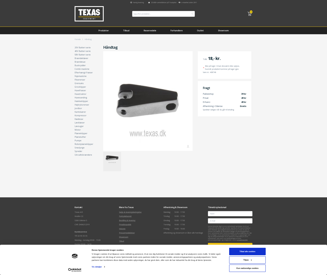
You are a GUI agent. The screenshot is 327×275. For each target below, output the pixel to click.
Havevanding (81, 97)
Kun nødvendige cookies (247, 268)
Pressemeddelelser (127, 233)
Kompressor (80, 115)
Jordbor (78, 108)
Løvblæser (80, 122)
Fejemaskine (80, 76)
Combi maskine (82, 69)
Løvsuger (79, 126)
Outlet (200, 30)
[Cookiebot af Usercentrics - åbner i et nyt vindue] (75, 270)
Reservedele (150, 30)
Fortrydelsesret (125, 216)
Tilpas (246, 260)
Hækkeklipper (81, 101)
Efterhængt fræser (84, 72)
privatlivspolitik (242, 240)
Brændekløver (81, 58)
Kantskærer (80, 111)
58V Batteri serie (83, 54)
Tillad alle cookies (247, 251)
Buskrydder (80, 65)
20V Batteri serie (83, 47)
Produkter (103, 30)
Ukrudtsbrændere (83, 154)
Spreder (78, 151)
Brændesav (80, 61)
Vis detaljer (97, 267)
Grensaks (79, 83)
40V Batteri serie (83, 51)
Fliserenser (80, 79)
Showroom (223, 30)
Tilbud (126, 30)
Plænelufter (80, 137)
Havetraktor (80, 94)
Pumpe (78, 140)
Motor (78, 129)
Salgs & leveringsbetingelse (130, 212)
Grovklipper (80, 86)
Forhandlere (177, 30)
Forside (78, 39)
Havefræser (80, 90)
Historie (122, 228)
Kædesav (79, 119)
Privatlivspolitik (125, 224)
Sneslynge (79, 147)
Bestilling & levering (127, 220)
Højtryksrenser (82, 104)
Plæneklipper (81, 133)
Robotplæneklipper (84, 144)
